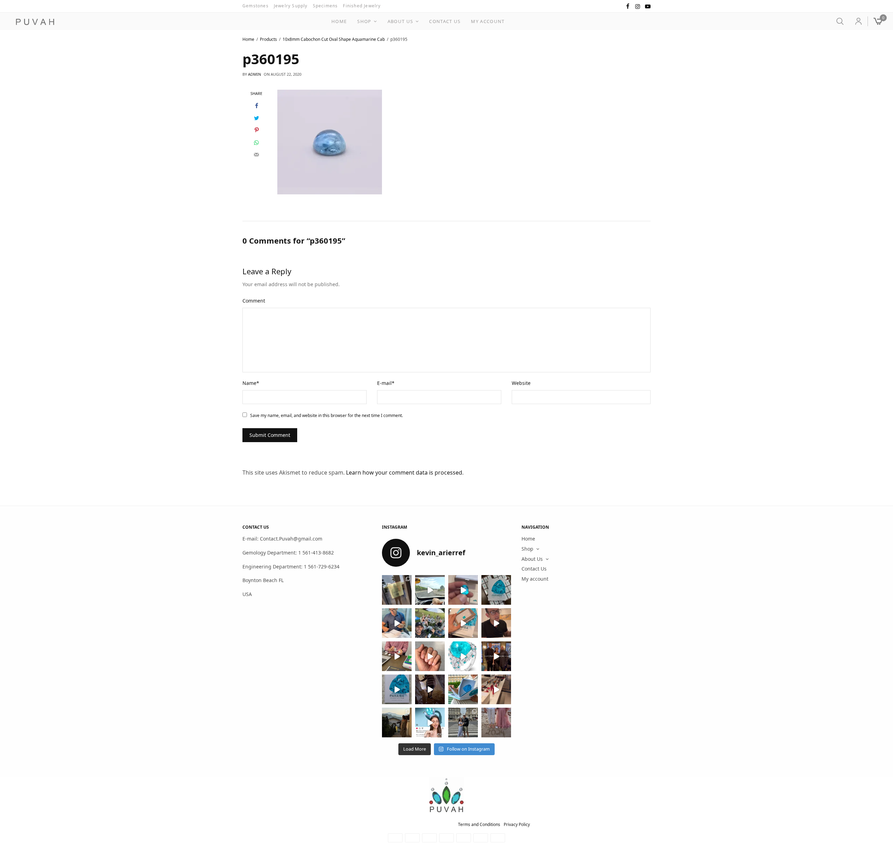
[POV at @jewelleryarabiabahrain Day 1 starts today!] (430, 590)
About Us (400, 21)
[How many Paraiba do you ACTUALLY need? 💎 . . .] (463, 656)
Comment (253, 300)
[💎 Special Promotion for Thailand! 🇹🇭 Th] (397, 623)
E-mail (386, 383)
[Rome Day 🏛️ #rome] (463, 722)
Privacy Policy (517, 824)
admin (254, 74)
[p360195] (329, 141)
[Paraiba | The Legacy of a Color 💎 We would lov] (463, 689)
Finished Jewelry (362, 6)
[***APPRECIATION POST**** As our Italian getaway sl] (397, 722)
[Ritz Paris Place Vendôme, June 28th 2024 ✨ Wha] (397, 689)
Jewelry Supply (291, 6)
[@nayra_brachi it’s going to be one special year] (496, 722)
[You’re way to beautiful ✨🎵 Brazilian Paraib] (430, 656)
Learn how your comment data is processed (404, 472)
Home (339, 21)
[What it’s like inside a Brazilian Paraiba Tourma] (430, 689)
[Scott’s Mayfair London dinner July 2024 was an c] (496, 656)
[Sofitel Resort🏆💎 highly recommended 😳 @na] (397, 590)
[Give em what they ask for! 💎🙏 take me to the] (463, 590)
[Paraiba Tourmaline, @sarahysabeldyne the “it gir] (430, 722)
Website (521, 383)
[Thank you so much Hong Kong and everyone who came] (463, 623)
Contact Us (444, 21)
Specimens (325, 6)
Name (250, 383)
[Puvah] (34, 22)
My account (487, 21)
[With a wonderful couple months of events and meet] (496, 590)
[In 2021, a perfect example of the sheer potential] (397, 656)
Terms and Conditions (479, 824)
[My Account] (855, 21)
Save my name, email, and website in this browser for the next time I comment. (326, 415)
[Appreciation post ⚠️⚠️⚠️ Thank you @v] (496, 623)
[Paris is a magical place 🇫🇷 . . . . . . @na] (496, 689)
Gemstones (255, 6)
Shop (364, 21)
